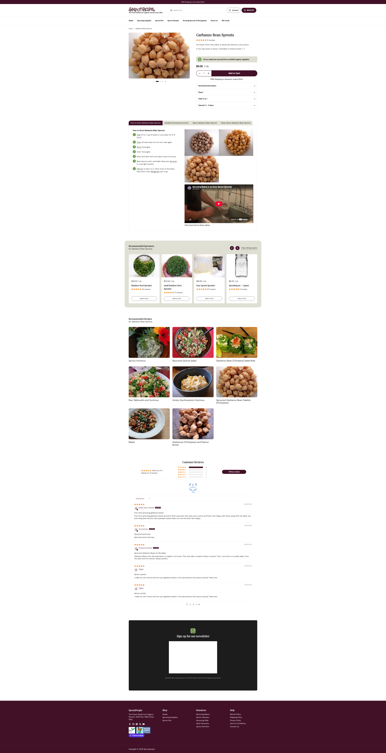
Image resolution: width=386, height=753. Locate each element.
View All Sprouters (249, 248)
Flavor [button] (200, 92)
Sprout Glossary (202, 717)
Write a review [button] (234, 472)
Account (235, 10)
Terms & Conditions (238, 723)
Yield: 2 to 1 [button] (202, 99)
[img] (139, 504)
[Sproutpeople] (142, 9)
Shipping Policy (236, 717)
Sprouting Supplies (170, 717)
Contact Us (234, 726)
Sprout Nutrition (202, 726)
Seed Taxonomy (202, 723)
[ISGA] (132, 730)
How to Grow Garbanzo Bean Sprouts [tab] (146, 123)
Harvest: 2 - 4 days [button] (206, 105)
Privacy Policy (235, 720)
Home (131, 29)
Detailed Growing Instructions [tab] (177, 123)
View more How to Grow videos (197, 225)
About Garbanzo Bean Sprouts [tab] (205, 123)
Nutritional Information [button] (207, 86)
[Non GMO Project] (143, 730)
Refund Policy (235, 714)
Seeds (164, 714)
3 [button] (193, 604)
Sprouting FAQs (202, 720)
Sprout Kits (166, 720)
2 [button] (190, 604)
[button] (249, 10)
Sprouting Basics (203, 714)
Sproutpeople (149, 749)
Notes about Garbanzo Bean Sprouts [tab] (236, 123)
